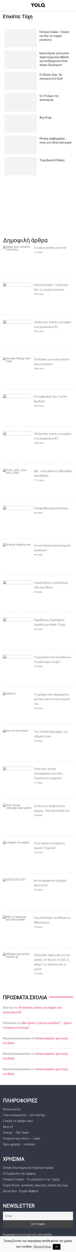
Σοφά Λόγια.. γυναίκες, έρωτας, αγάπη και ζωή (35, 1185)
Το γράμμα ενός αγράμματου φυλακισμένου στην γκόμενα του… (52, 699)
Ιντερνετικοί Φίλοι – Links (21, 1138)
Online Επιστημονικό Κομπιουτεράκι (28, 1168)
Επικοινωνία (11, 1109)
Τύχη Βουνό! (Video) (52, 160)
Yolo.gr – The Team (16, 1132)
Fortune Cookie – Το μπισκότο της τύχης (31, 1179)
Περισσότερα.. (42, 1246)
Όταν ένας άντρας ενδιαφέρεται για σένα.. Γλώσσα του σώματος (49, 773)
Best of (8, 1127)
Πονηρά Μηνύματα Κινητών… (52, 508)
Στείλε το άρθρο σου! (18, 1121)
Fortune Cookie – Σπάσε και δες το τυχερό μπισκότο (54, 35)
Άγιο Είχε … (47, 117)
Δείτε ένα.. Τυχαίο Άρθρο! (21, 1191)
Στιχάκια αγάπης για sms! (50, 247)
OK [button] (56, 1247)
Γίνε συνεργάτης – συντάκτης (24, 1115)
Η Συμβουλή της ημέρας (19, 1173)
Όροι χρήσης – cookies (19, 1144)
